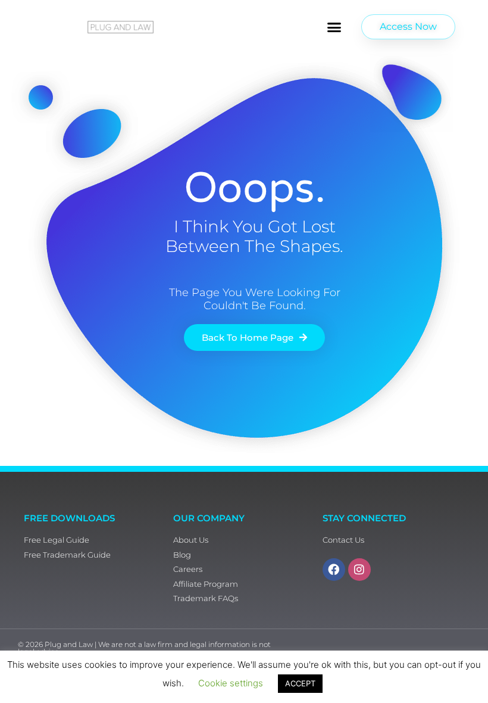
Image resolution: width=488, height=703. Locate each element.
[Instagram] (359, 569)
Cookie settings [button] (230, 683)
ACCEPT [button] (300, 683)
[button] (334, 26)
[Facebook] (334, 569)
